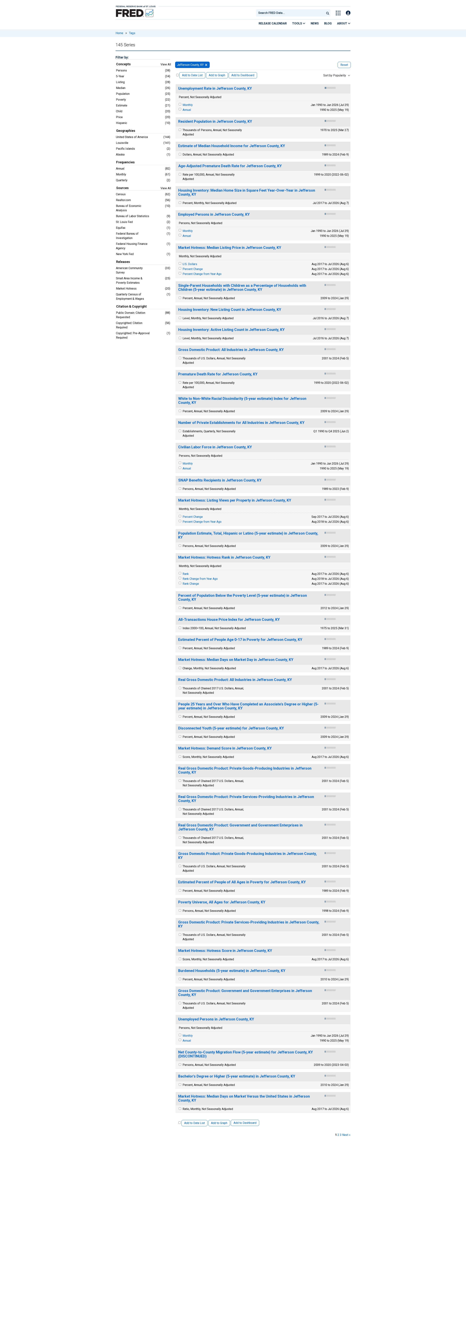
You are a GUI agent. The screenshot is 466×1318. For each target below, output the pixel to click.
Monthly (188, 105)
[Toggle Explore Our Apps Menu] (338, 13)
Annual (187, 110)
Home (119, 33)
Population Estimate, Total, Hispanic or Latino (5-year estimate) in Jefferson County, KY (248, 535)
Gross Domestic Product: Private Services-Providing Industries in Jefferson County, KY (248, 924)
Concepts (123, 64)
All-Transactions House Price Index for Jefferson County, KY (229, 620)
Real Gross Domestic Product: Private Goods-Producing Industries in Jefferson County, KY (244, 770)
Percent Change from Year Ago (202, 274)
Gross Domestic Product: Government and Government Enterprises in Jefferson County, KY (245, 993)
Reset (344, 65)
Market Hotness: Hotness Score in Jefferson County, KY (225, 951)
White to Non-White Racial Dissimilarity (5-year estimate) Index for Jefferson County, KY (242, 401)
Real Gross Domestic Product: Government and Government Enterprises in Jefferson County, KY (240, 827)
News (315, 23)
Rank (186, 574)
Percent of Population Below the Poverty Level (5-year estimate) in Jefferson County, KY (242, 597)
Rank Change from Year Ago (200, 579)
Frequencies (125, 162)
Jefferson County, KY (190, 65)
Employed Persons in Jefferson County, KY (214, 214)
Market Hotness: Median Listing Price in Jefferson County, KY (229, 248)
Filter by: (122, 57)
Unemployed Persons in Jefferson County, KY (216, 1019)
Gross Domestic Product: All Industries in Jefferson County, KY (231, 350)
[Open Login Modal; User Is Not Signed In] (348, 13)
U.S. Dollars (190, 264)
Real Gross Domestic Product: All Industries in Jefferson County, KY (235, 680)
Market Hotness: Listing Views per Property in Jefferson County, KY (234, 500)
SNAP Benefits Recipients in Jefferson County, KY (220, 480)
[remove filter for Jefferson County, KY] (206, 65)
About (342, 23)
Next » (346, 1135)
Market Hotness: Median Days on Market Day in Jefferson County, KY (235, 660)
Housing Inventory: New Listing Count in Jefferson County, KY (229, 310)
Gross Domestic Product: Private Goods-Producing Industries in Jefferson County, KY (247, 856)
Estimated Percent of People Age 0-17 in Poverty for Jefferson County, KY (240, 640)
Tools (297, 23)
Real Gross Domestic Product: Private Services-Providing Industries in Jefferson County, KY (246, 799)
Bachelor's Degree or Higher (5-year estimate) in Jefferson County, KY (236, 1076)
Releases (123, 262)
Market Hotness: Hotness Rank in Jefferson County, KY (224, 557)
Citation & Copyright (131, 306)
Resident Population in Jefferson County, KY (215, 121)
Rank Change (191, 583)
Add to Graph (217, 75)
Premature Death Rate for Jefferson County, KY (218, 374)
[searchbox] (291, 13)
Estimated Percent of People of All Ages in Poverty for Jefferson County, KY (242, 882)
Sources (122, 188)
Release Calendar (273, 23)
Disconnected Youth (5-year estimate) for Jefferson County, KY (231, 728)
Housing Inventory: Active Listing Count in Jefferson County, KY (231, 330)
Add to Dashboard (242, 75)
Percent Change (193, 269)
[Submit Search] (327, 13)
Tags (132, 33)
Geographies (125, 131)
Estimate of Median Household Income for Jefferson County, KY (231, 146)
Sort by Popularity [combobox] (334, 75)
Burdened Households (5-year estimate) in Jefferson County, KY (231, 971)
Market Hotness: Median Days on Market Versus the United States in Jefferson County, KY (244, 1098)
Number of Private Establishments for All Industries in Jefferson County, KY (241, 423)
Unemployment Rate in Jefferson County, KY (215, 88)
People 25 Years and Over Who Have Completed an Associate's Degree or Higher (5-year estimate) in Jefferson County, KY (248, 706)
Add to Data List (192, 75)
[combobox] (290, 13)
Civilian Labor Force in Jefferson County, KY (215, 447)
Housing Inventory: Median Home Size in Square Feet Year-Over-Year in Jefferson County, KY (246, 192)
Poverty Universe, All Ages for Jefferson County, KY (221, 902)
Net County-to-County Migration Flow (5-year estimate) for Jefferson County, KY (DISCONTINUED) (245, 1054)
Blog (328, 23)
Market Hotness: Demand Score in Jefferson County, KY (225, 748)
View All (166, 64)
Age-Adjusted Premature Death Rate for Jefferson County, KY (230, 166)
